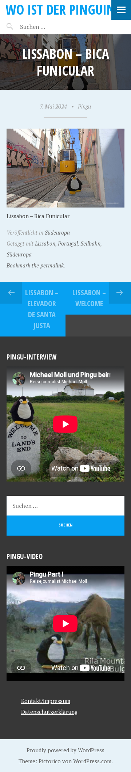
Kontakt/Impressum (45, 700)
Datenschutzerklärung (49, 711)
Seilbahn (90, 243)
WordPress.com (92, 761)
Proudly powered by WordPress (65, 750)
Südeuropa (57, 232)
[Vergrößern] (115, 138)
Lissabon (45, 243)
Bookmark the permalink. (36, 265)
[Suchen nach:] (50, 26)
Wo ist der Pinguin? (62, 9)
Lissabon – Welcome (89, 298)
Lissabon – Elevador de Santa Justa (42, 309)
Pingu (84, 106)
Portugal (68, 243)
